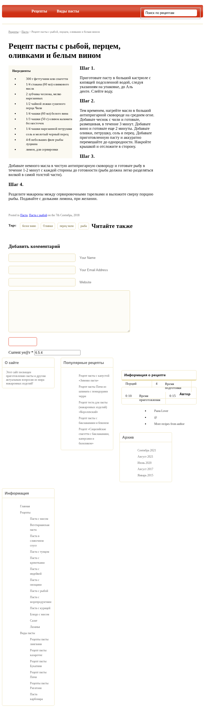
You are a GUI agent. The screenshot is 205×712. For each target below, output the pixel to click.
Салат (33, 620)
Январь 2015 (145, 475)
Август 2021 (145, 456)
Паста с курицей (40, 608)
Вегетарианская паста (40, 527)
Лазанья (35, 627)
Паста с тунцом (39, 551)
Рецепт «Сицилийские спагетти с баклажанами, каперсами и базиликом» (94, 436)
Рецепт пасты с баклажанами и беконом (94, 420)
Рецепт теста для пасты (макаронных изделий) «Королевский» (93, 407)
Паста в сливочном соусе (37, 540)
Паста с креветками (37, 560)
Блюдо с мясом (39, 614)
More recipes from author (169, 424)
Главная (19, 10)
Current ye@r (20, 352)
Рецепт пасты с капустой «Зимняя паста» (94, 378)
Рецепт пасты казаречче (38, 653)
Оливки (48, 226)
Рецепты (39, 11)
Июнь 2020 (145, 463)
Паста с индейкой (36, 571)
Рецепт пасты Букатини (38, 664)
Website (85, 282)
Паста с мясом (39, 519)
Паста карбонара (36, 697)
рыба (83, 226)
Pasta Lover (161, 411)
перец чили (67, 226)
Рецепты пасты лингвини (39, 642)
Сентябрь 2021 (147, 450)
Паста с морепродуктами (40, 599)
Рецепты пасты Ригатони (39, 686)
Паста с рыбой (38, 215)
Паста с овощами (36, 582)
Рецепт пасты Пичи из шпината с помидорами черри (93, 391)
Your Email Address (94, 270)
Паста (25, 31)
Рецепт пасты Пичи (38, 675)
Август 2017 (145, 469)
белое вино (29, 226)
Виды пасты (68, 11)
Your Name (88, 258)
